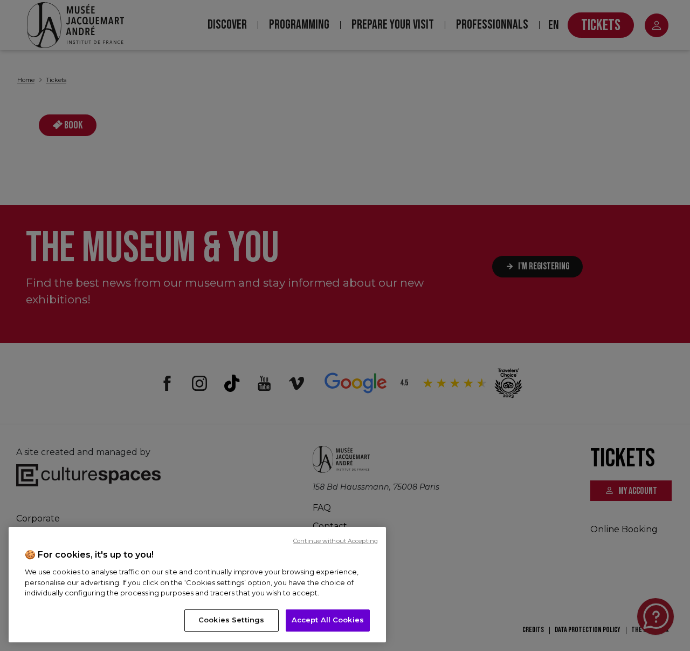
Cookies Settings (231, 619)
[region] (197, 584)
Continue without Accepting (335, 541)
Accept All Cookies (328, 619)
